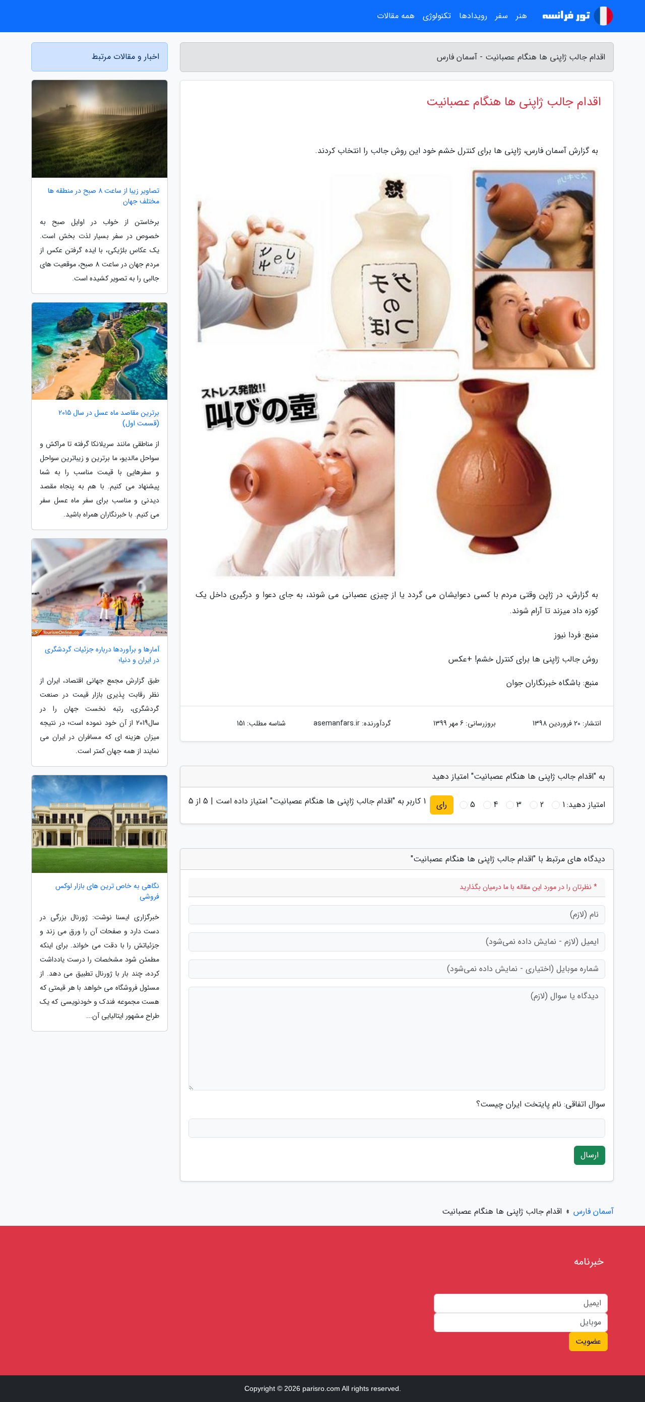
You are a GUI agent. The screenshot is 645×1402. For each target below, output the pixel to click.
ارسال (589, 1155)
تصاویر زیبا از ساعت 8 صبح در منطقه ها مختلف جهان (103, 196)
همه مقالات (396, 16)
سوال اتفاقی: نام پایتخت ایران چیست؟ (540, 1104)
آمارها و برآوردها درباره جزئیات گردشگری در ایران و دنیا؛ (102, 655)
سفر (501, 16)
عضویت (588, 1341)
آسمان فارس (593, 1211)
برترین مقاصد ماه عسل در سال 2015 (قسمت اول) (108, 418)
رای (441, 804)
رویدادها (473, 16)
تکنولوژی (437, 16)
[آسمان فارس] (576, 16)
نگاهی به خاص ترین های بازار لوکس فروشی (107, 891)
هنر (521, 16)
